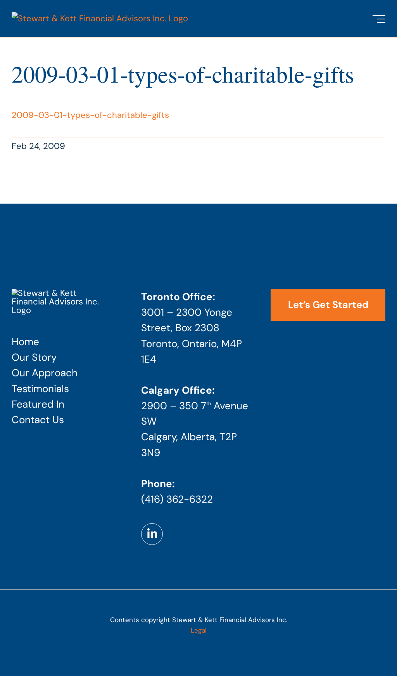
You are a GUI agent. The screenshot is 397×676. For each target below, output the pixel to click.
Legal (199, 630)
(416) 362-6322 (177, 499)
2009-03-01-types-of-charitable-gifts (90, 115)
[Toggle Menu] (379, 19)
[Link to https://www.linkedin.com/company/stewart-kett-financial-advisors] (152, 534)
